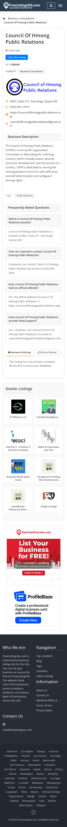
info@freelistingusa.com (17, 730)
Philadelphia (11, 755)
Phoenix (25, 755)
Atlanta (34, 791)
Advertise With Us (47, 700)
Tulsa (41, 800)
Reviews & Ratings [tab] (20, 352)
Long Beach (11, 791)
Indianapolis (34, 764)
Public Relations (24, 195)
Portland (22, 778)
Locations (42, 671)
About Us (41, 690)
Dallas (13, 760)
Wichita (52, 800)
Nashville (9, 778)
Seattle (37, 769)
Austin (36, 760)
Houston (53, 751)
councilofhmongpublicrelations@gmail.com (35, 123)
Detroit (13, 773)
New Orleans (26, 805)
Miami (53, 796)
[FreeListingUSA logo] (21, 5)
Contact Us (42, 695)
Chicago (41, 751)
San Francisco (17, 764)
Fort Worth (10, 769)
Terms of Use (44, 705)
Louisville (23, 782)
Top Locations (44, 656)
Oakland (14, 800)
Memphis (53, 773)
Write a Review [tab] (48, 352)
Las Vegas (55, 778)
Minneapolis (28, 800)
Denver (48, 769)
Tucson (11, 787)
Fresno (22, 787)
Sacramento (35, 787)
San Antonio (40, 755)
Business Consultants (21, 18)
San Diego (55, 755)
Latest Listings (44, 676)
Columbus (49, 764)
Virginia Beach (16, 796)
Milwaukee (37, 782)
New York (12, 751)
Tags (39, 666)
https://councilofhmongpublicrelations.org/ (35, 114)
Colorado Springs (51, 791)
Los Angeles (27, 751)
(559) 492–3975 (19, 107)
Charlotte (25, 769)
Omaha (42, 796)
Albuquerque (54, 782)
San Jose (24, 760)
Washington (26, 773)
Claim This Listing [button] (17, 57)
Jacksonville (49, 760)
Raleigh (31, 796)
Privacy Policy (44, 710)
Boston (40, 773)
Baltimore (9, 782)
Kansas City (52, 787)
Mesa (24, 791)
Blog (38, 661)
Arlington (41, 805)
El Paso (59, 769)
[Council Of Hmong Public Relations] (33, 86)
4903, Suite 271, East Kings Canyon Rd (33, 101)
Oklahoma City (39, 778)
